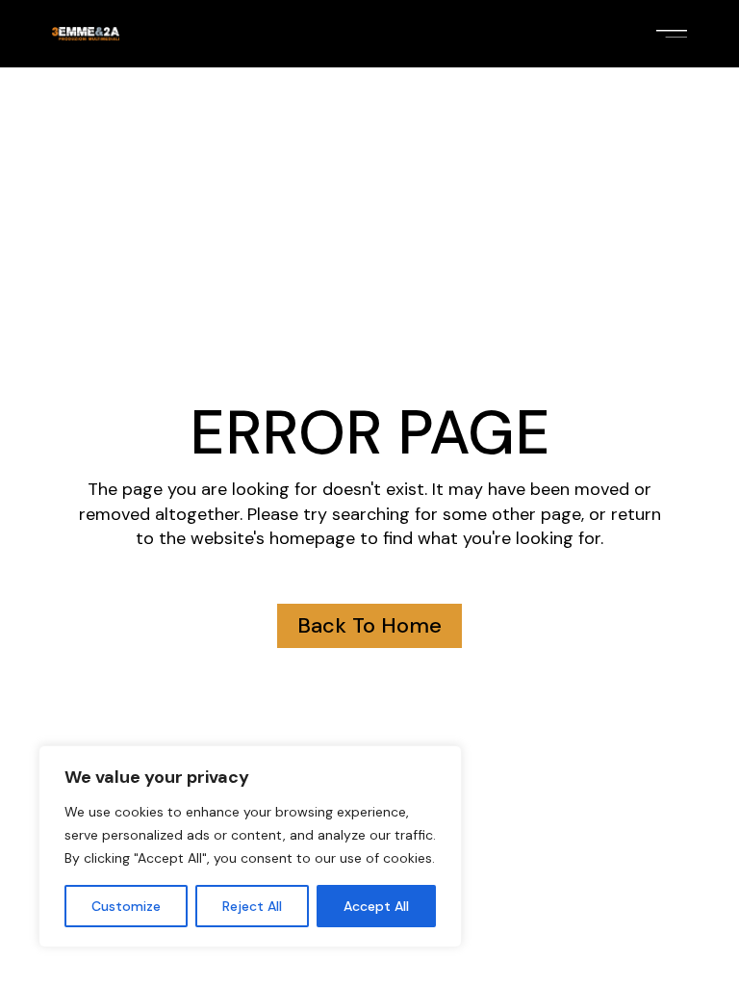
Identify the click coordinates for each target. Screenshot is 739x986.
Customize (126, 906)
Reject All (252, 906)
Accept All (376, 906)
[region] (250, 846)
